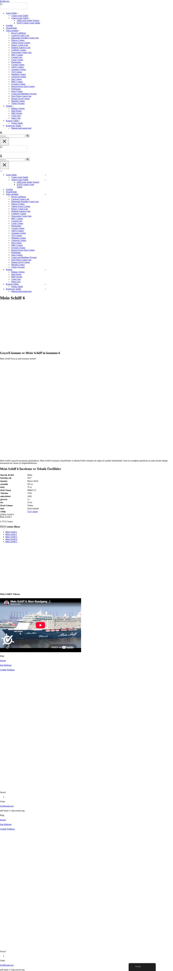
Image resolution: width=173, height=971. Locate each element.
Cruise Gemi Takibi (19, 15)
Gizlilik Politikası (7, 670)
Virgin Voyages (18, 103)
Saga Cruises (16, 91)
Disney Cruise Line (19, 45)
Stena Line (16, 118)
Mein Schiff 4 (11, 539)
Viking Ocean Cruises (20, 43)
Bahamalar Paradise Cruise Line (25, 38)
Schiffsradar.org (7, 806)
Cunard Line (16, 57)
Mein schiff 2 (11, 534)
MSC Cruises (17, 55)
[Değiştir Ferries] (45, 269)
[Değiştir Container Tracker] (45, 289)
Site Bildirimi (5, 665)
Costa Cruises (17, 60)
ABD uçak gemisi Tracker (28, 20)
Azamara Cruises (18, 69)
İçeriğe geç (4, 1)
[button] (17, 13)
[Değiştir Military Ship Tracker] (45, 180)
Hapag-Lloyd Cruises (20, 98)
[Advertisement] (81, 327)
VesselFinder (11, 28)
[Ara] (1, 133)
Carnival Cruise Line (20, 35)
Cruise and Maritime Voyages (24, 94)
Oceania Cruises (18, 84)
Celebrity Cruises (18, 50)
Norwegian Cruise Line (21, 52)
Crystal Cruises (17, 64)
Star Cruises (16, 79)
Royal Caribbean (18, 33)
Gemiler (9, 25)
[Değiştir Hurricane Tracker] (45, 284)
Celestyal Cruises (18, 77)
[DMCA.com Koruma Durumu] (86, 788)
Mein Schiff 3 (11, 537)
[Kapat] (4, 141)
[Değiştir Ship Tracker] (45, 175)
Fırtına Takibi (17, 123)
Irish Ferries (16, 111)
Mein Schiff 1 (11, 532)
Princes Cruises (17, 40)
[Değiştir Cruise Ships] (45, 194)
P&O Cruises (17, 81)
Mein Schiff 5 (11, 541)
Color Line (16, 116)
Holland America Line (20, 47)
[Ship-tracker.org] (13, 8)
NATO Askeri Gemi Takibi (28, 23)
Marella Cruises (18, 101)
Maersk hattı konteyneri (21, 128)
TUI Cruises (16, 72)
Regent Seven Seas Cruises (23, 86)
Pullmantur (16, 89)
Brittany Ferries (18, 108)
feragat (3, 660)
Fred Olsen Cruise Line (21, 96)
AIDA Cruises (17, 67)
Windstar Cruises (18, 74)
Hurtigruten (16, 62)
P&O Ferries (16, 113)
